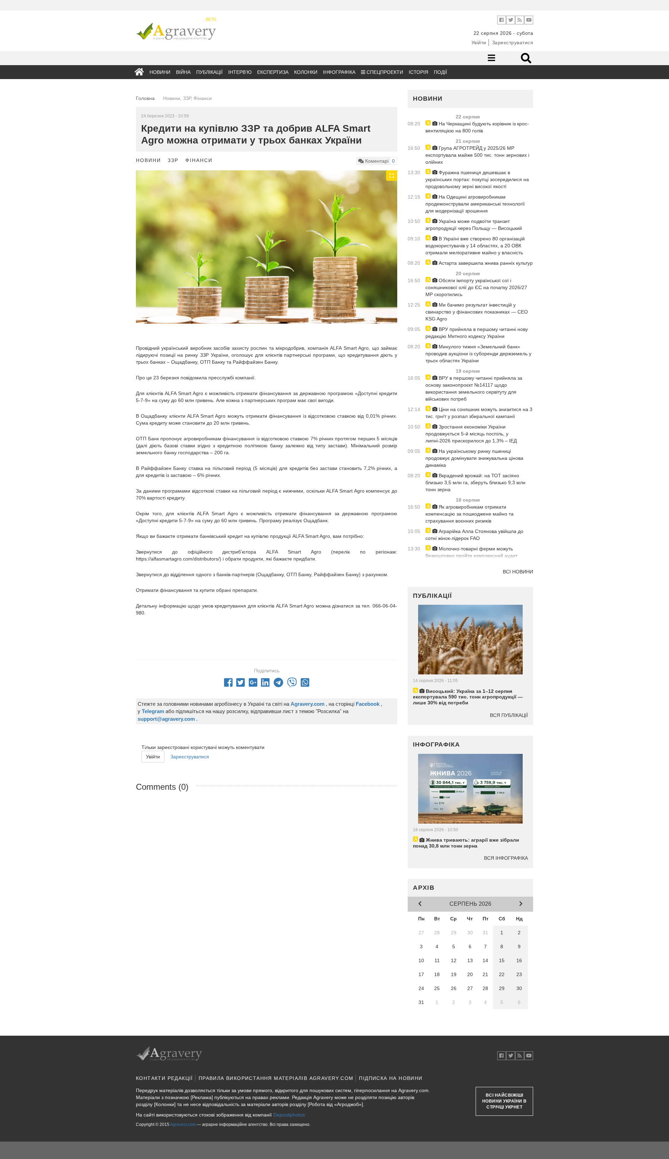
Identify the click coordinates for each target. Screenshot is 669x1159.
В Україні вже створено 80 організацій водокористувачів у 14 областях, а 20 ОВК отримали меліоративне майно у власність (475, 245)
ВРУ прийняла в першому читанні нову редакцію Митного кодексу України (476, 332)
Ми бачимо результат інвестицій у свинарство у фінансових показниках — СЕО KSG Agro (476, 312)
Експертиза (273, 72)
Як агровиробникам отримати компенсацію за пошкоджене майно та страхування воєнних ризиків (469, 514)
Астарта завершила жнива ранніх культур (485, 263)
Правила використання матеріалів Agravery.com (276, 1078)
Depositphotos (289, 1115)
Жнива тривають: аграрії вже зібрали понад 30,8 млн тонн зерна (466, 843)
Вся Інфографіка (506, 858)
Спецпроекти (384, 72)
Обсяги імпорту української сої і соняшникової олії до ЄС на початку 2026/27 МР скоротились (476, 287)
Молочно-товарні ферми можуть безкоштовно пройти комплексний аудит (471, 552)
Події (440, 72)
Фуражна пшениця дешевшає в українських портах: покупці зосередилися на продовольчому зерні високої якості (477, 179)
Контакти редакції (164, 1078)
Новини (159, 72)
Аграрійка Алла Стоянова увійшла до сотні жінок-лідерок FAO (474, 534)
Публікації (209, 72)
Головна (145, 98)
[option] (266, 257)
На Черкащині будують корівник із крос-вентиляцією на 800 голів (477, 127)
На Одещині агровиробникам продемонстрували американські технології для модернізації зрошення (475, 204)
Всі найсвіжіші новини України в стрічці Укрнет (504, 1101)
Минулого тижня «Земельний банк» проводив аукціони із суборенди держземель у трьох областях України (478, 353)
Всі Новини (518, 571)
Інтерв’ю (240, 72)
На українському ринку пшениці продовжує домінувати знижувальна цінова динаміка (474, 458)
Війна (183, 72)
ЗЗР (173, 160)
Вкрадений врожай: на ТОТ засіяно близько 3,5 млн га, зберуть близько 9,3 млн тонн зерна (475, 482)
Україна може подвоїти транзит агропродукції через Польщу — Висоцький (473, 224)
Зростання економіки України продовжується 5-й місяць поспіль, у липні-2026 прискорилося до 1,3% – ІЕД (471, 433)
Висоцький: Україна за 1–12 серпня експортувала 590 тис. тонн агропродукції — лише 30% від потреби (468, 697)
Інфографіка (339, 72)
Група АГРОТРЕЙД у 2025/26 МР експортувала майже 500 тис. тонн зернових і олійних (477, 155)
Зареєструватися (512, 42)
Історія (418, 72)
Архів (424, 887)
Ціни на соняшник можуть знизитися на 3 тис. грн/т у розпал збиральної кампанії (478, 413)
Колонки (305, 72)
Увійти (478, 42)
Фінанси (198, 160)
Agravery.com (183, 1124)
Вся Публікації (509, 715)
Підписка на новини (390, 1078)
